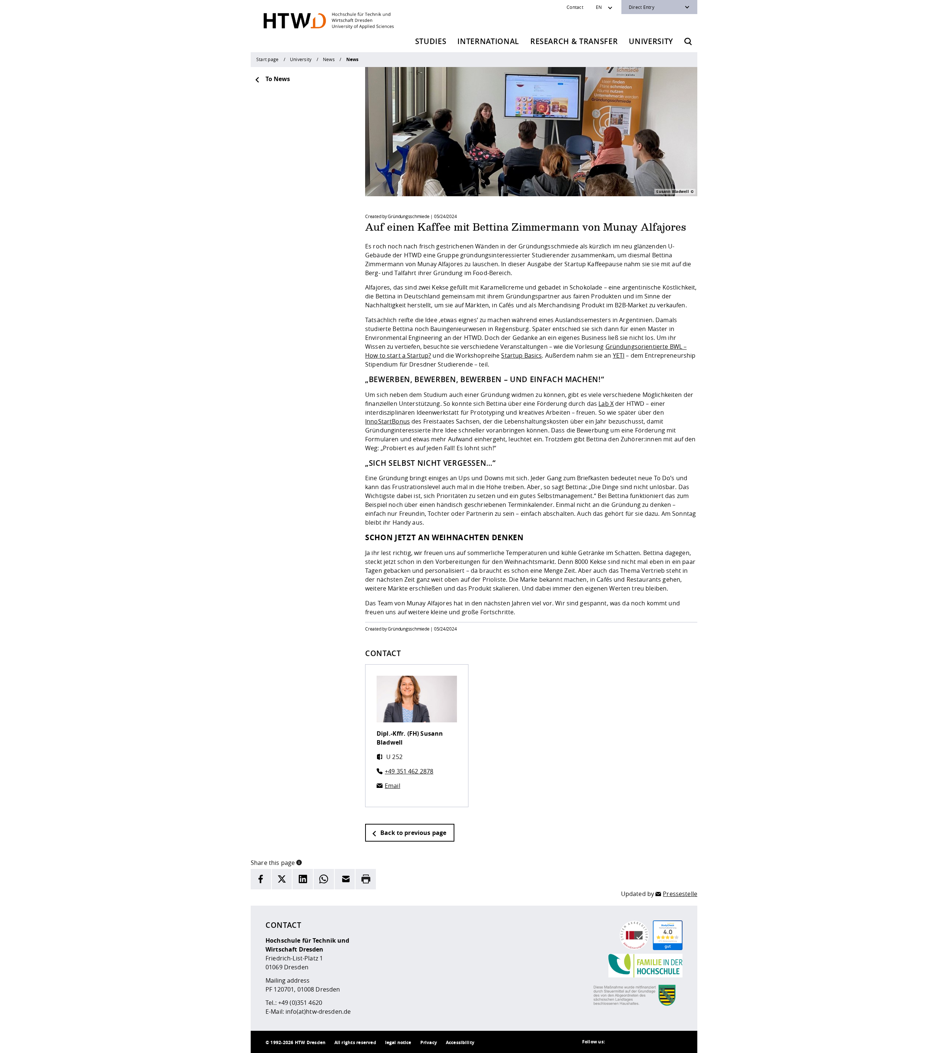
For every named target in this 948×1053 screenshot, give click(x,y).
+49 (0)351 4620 (300, 1003)
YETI (619, 355)
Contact (575, 7)
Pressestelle (680, 894)
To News (278, 79)
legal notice (398, 1042)
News (329, 59)
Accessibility (460, 1042)
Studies (431, 41)
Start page (267, 59)
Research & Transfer (574, 41)
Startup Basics (521, 355)
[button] (299, 862)
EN (599, 7)
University (651, 41)
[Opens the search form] (688, 41)
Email (392, 786)
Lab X (606, 404)
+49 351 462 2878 (409, 771)
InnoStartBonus (387, 421)
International (488, 41)
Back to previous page (412, 833)
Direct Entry (641, 7)
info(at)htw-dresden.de (318, 1011)
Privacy (428, 1042)
